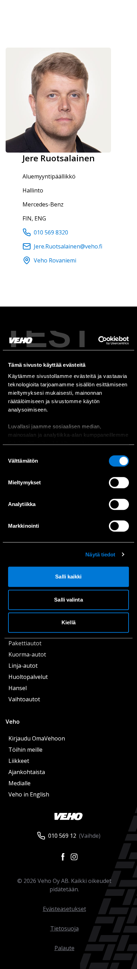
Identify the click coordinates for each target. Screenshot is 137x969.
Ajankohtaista (26, 772)
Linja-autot (23, 665)
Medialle (19, 783)
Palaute (64, 948)
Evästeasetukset (64, 909)
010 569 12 (62, 836)
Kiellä (68, 622)
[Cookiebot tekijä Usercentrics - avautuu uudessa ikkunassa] (98, 340)
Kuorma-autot (27, 654)
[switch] (119, 482)
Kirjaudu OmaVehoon (36, 738)
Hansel (17, 688)
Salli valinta (68, 600)
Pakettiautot (24, 643)
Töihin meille (25, 749)
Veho (13, 721)
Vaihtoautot (24, 699)
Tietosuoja (64, 928)
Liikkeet (18, 761)
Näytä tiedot (100, 554)
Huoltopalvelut (28, 677)
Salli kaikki (68, 577)
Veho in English (28, 794)
